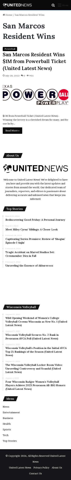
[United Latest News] (17, 5)
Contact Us (35, 473)
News (6, 406)
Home (8, 14)
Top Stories (10, 440)
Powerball (10, 48)
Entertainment (11, 412)
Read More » (12, 130)
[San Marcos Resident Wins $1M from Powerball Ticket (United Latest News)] (35, 95)
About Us (57, 467)
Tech (5, 435)
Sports (7, 429)
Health (7, 423)
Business (8, 418)
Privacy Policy (41, 467)
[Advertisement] (35, 286)
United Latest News (20, 467)
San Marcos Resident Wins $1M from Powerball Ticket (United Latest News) (34, 61)
